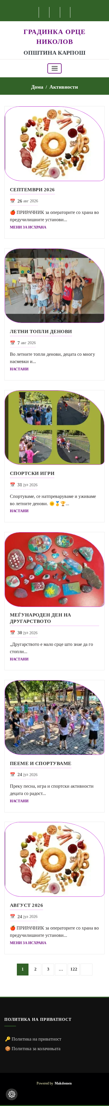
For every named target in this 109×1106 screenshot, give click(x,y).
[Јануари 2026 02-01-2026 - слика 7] (54, 143)
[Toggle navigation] (54, 68)
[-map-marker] (63, 1093)
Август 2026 (26, 905)
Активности (63, 87)
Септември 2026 (32, 189)
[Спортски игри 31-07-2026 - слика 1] (54, 427)
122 (73, 969)
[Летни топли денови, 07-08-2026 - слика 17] (54, 286)
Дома (37, 87)
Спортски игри (32, 473)
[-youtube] (55, 1093)
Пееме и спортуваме (41, 763)
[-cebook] (44, 12)
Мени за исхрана (28, 227)
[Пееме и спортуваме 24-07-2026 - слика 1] (54, 717)
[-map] (65, 12)
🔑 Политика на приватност (33, 1039)
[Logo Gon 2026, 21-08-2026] (54, 24)
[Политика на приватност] (11, 1094)
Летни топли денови (41, 331)
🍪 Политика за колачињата (32, 1048)
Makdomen (63, 1083)
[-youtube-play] (54, 12)
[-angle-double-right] (86, 969)
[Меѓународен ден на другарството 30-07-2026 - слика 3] (54, 569)
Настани (19, 369)
